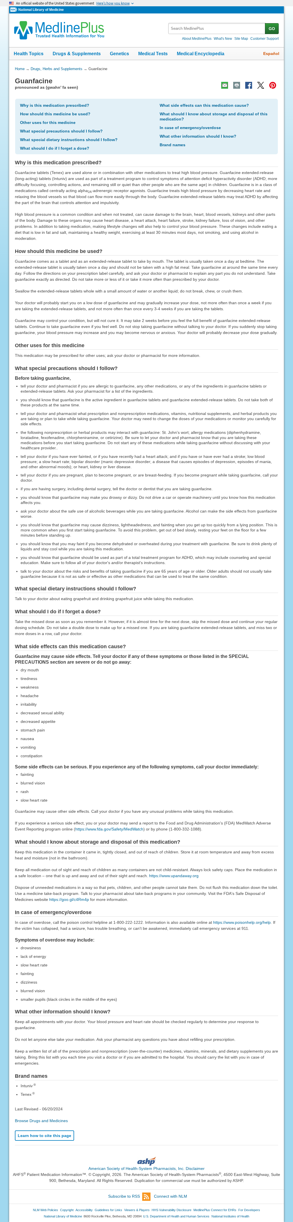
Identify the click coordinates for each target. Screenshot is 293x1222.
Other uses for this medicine (48, 122)
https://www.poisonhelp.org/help (242, 922)
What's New (223, 39)
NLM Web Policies (45, 1210)
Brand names (172, 145)
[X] (260, 85)
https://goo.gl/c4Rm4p (69, 899)
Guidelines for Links (108, 1210)
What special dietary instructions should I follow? (69, 139)
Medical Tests (153, 53)
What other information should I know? (198, 136)
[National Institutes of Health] (14, 10)
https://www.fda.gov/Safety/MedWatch (109, 829)
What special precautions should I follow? (61, 131)
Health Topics (28, 53)
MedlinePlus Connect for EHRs (214, 1210)
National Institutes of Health (230, 1216)
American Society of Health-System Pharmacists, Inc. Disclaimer (146, 1168)
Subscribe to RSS (124, 1196)
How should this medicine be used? (55, 114)
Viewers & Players (137, 1210)
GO (272, 28)
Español (271, 53)
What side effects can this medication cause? (204, 105)
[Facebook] (248, 85)
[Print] (236, 85)
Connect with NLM (170, 1196)
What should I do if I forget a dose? (54, 148)
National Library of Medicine (41, 10)
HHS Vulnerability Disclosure (171, 1210)
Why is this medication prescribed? (54, 105)
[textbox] (217, 28)
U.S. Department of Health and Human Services (176, 1216)
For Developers (249, 1210)
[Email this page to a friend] (224, 85)
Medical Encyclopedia (200, 53)
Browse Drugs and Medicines (41, 1120)
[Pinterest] (272, 85)
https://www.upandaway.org (174, 875)
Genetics (119, 53)
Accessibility (84, 1210)
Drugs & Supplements (77, 53)
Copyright (67, 1210)
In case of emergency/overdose (190, 127)
